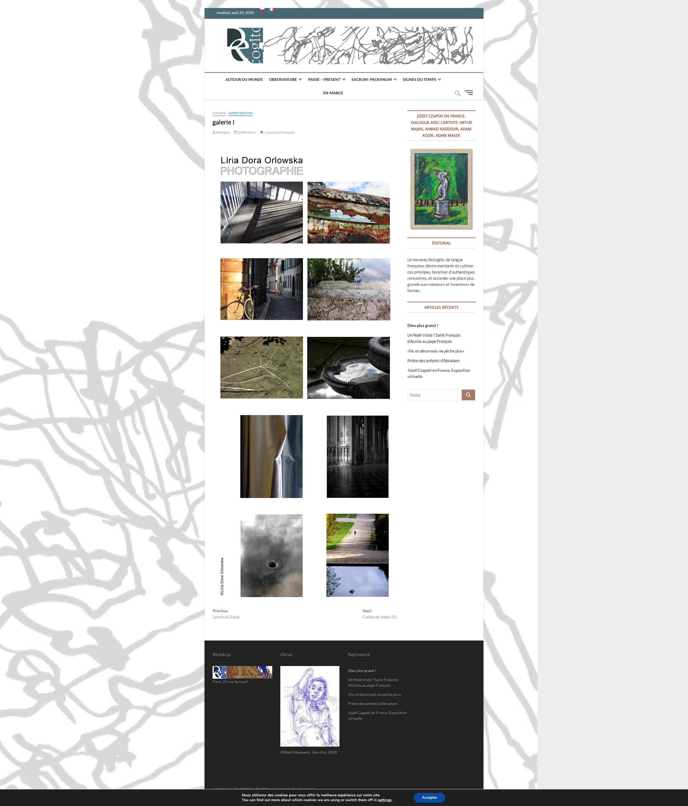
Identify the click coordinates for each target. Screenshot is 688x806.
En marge (333, 93)
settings (385, 800)
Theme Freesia (243, 788)
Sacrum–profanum (372, 79)
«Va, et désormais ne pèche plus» (435, 350)
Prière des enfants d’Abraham (433, 360)
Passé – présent (324, 79)
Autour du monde (244, 79)
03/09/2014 (246, 132)
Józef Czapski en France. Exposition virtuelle (377, 715)
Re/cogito (223, 132)
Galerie (219, 113)
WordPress (263, 788)
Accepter (429, 797)
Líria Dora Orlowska (280, 132)
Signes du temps (419, 79)
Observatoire (283, 79)
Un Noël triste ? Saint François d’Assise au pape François (373, 682)
